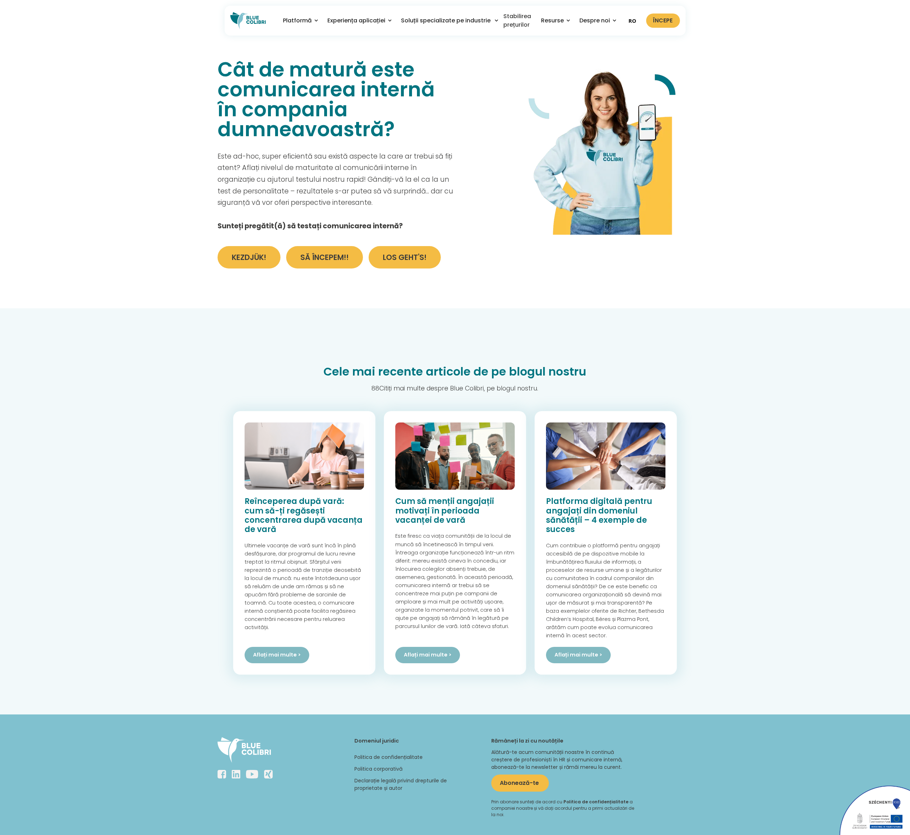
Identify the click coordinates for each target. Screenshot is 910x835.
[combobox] (632, 20)
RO (632, 20)
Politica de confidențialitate (388, 757)
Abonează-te (520, 783)
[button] (298, 21)
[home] (248, 20)
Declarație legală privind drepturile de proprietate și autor (400, 784)
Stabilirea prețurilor (517, 20)
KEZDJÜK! (249, 257)
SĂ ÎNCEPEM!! (324, 257)
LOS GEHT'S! (405, 257)
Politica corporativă (378, 768)
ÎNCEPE (663, 20)
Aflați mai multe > (277, 654)
